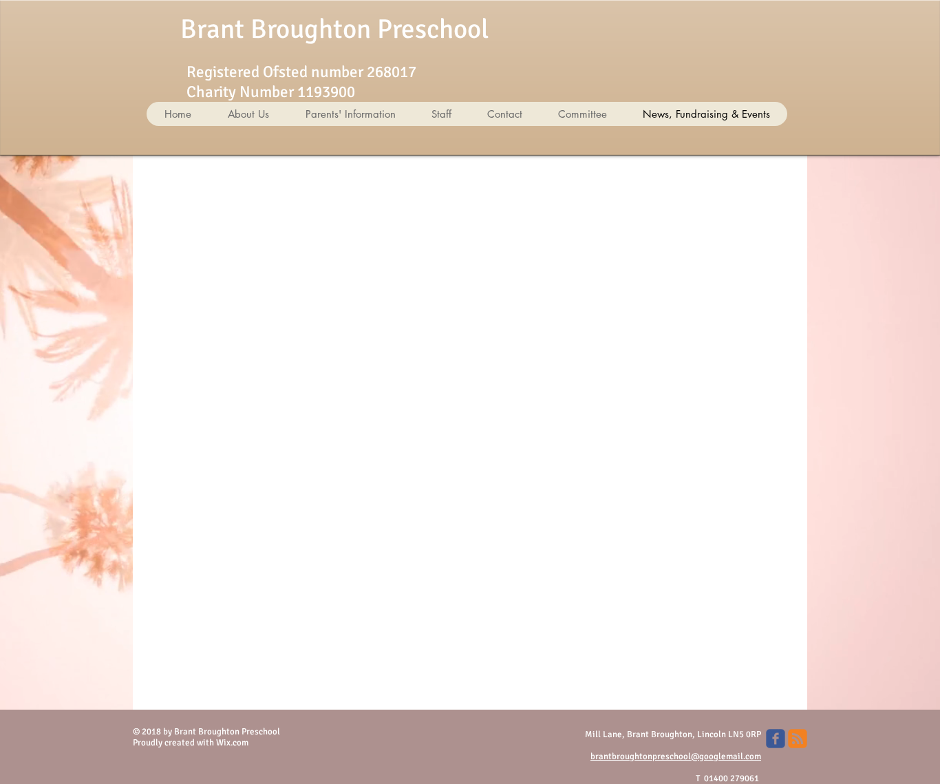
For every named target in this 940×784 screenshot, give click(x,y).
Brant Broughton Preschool (334, 28)
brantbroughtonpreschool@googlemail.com (675, 756)
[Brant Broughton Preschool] (775, 738)
